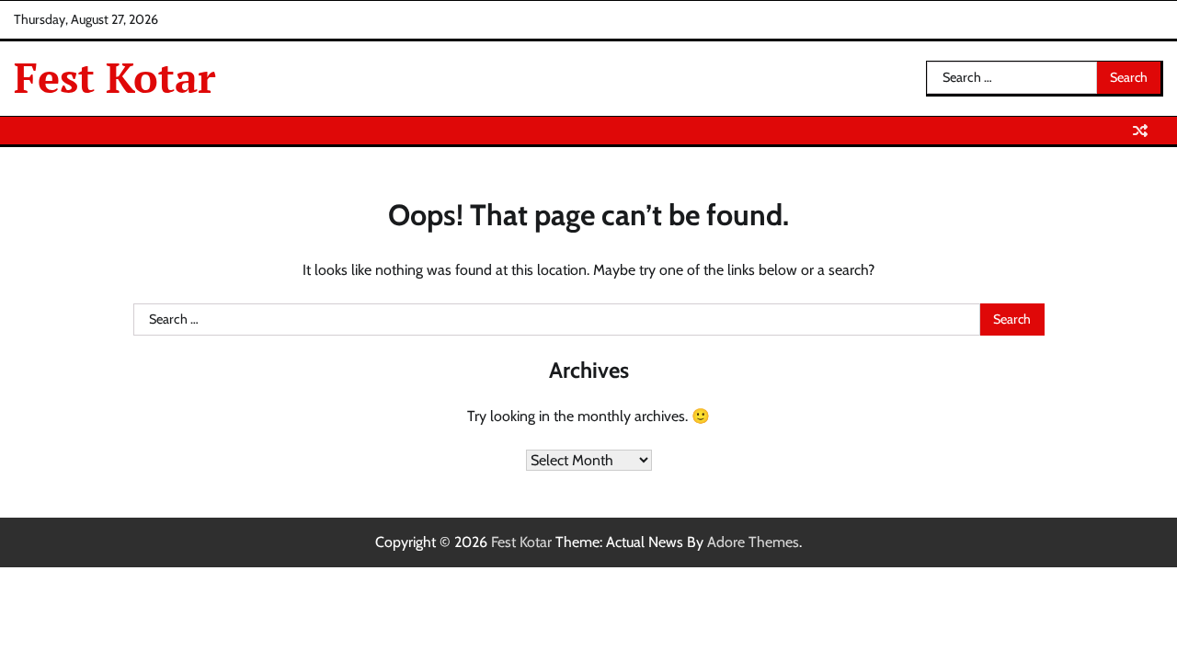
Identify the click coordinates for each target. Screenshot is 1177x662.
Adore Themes (753, 542)
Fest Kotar (114, 77)
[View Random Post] (1140, 130)
